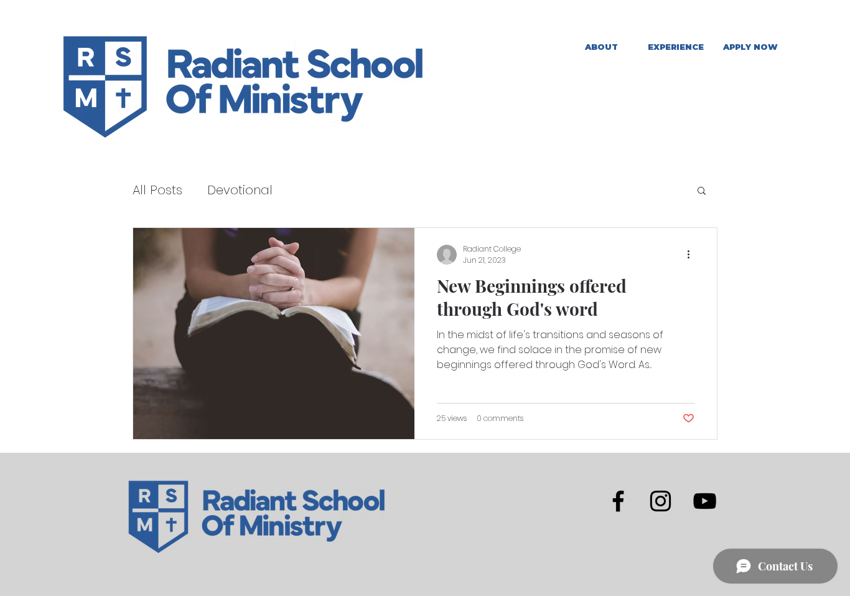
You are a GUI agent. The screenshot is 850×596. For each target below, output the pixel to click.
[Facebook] (618, 501)
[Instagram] (661, 501)
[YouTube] (705, 501)
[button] (675, 47)
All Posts (157, 190)
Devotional (240, 190)
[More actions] (692, 254)
